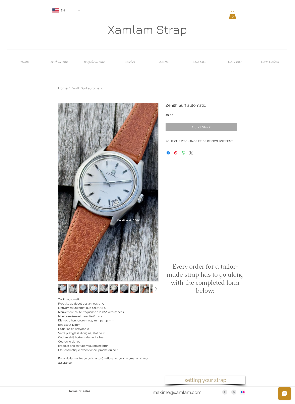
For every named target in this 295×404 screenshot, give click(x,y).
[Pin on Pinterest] (175, 152)
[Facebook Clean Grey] (224, 392)
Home (62, 88)
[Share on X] (191, 152)
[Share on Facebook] (168, 152)
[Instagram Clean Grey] (233, 392)
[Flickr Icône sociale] (242, 392)
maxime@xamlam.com (177, 392)
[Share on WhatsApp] (183, 152)
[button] (232, 15)
